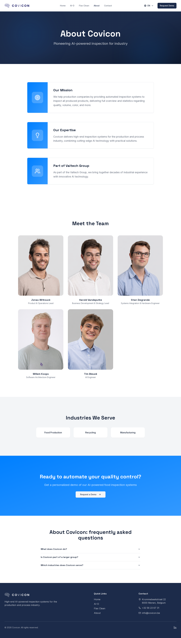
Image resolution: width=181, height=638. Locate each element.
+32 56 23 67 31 (150, 607)
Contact (108, 5)
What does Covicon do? (54, 549)
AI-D (72, 5)
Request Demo (167, 5)
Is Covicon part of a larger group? (59, 557)
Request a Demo (88, 494)
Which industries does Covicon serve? (62, 565)
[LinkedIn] (175, 627)
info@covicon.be (151, 613)
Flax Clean (84, 5)
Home (63, 5)
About (97, 5)
